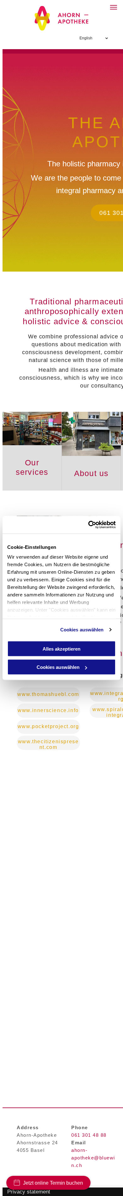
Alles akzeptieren (61, 648)
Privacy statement (28, 1192)
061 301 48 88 (89, 1135)
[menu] (113, 7)
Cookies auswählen (82, 629)
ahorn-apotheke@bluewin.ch (93, 1157)
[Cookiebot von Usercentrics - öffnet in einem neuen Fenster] (88, 525)
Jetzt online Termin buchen (53, 1183)
